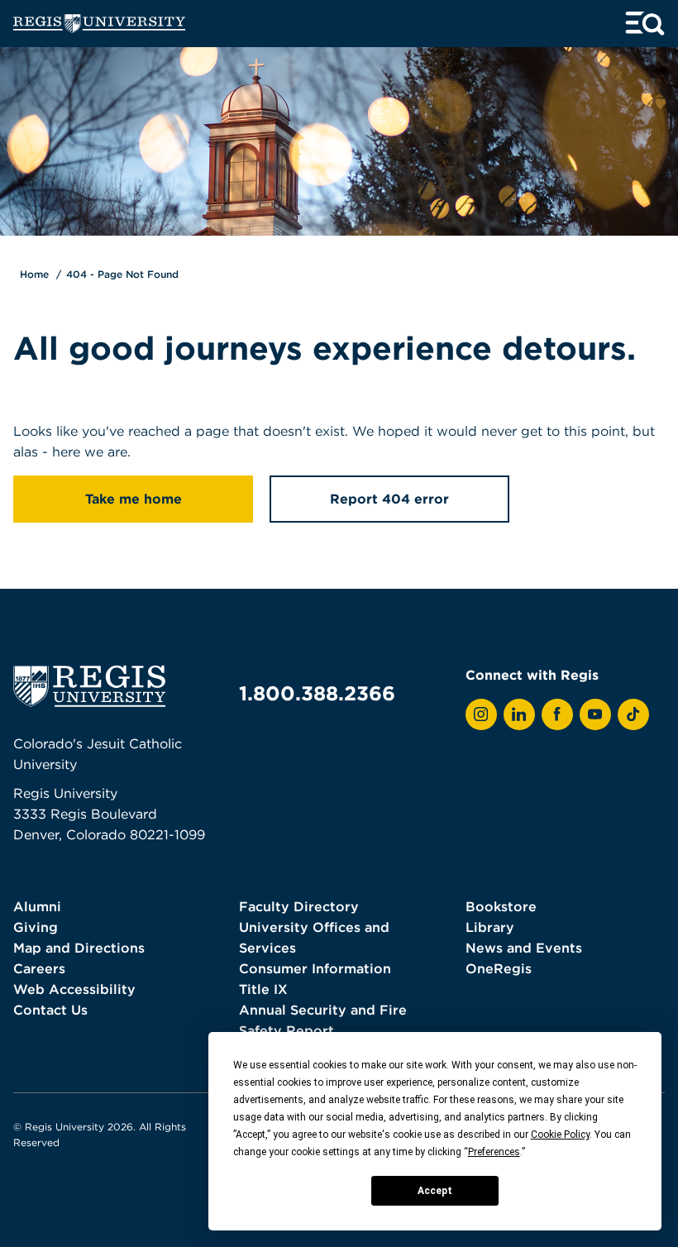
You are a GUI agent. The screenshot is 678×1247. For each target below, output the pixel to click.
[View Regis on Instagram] (481, 714)
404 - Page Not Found (122, 274)
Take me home (133, 498)
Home (34, 274)
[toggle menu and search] (645, 24)
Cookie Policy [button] (560, 1134)
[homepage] (99, 23)
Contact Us (50, 1009)
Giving (35, 927)
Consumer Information (315, 968)
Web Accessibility (74, 989)
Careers (39, 968)
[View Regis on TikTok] (633, 714)
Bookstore (501, 906)
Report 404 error (389, 498)
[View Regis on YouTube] (595, 714)
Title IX (263, 989)
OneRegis (499, 968)
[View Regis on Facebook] (557, 714)
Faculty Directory (299, 906)
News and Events (524, 947)
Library (490, 927)
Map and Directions (79, 947)
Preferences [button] (494, 1152)
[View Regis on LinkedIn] (519, 714)
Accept (435, 1191)
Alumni (37, 906)
